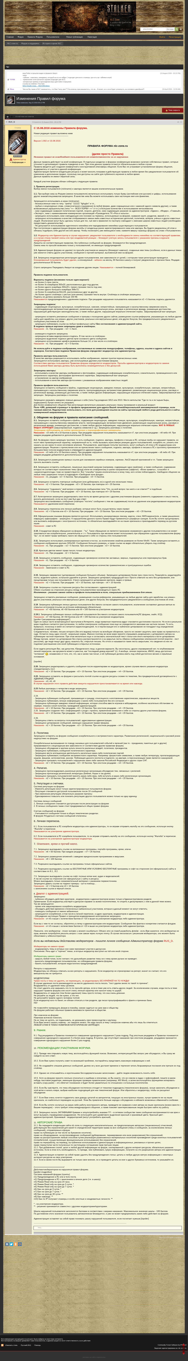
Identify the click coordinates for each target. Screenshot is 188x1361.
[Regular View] (7, 116)
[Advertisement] (94, 54)
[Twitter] (11, 1244)
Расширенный (181, 29)
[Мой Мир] (20, 1244)
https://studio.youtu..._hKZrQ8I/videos (36, 86)
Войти (162, 37)
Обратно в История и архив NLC (171, 1237)
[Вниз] (184, 1352)
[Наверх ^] (184, 1346)
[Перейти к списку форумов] (94, 4)
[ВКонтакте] (7, 1244)
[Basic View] (11, 116)
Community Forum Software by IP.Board (172, 1345)
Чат (7, 67)
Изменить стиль (11, 1345)
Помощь (37, 1345)
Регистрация (175, 37)
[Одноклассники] (15, 1244)
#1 (178, 122)
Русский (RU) (26, 1345)
